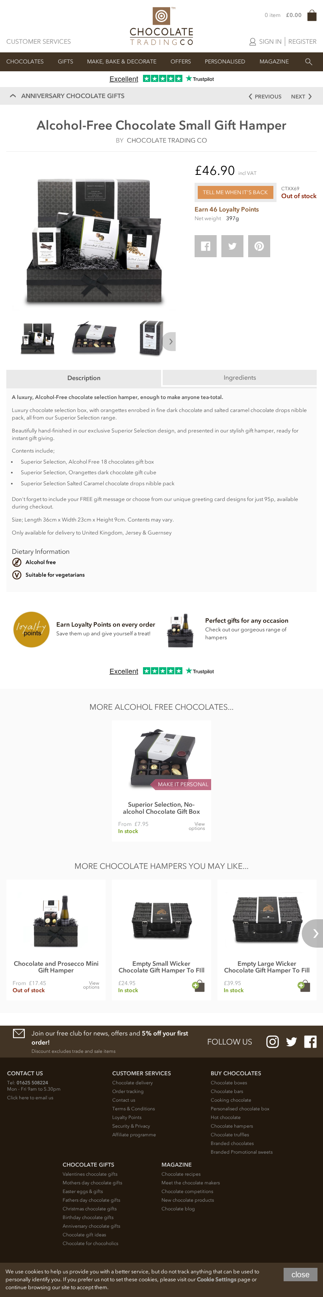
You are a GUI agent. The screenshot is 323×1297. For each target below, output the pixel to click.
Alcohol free (41, 562)
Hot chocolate (226, 1117)
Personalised (225, 61)
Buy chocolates (236, 1073)
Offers (181, 61)
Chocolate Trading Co (167, 140)
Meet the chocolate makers (191, 1183)
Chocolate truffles (230, 1134)
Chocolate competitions (187, 1191)
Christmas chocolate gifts (90, 1209)
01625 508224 (32, 1082)
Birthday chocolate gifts (88, 1217)
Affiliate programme (134, 1134)
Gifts (65, 61)
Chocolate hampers (232, 1126)
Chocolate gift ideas (84, 1235)
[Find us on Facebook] (310, 1041)
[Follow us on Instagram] (272, 1041)
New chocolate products (188, 1200)
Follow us (229, 1042)
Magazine (274, 61)
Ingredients (240, 377)
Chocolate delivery (132, 1082)
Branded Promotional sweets (242, 1152)
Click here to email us (30, 1097)
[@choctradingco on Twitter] (291, 1041)
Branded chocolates (232, 1143)
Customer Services (38, 41)
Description (83, 378)
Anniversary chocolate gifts (91, 1226)
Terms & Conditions (133, 1108)
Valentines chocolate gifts (90, 1174)
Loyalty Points (126, 1117)
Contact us (123, 1100)
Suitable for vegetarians (55, 574)
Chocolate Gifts (88, 1165)
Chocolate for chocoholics (90, 1243)
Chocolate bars (227, 1091)
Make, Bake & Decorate (121, 61)
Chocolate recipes (181, 1174)
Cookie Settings (216, 1279)
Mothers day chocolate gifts (92, 1183)
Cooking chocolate (231, 1100)
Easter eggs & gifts (83, 1191)
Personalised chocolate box (240, 1108)
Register (302, 41)
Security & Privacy (131, 1126)
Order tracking (128, 1091)
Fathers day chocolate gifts (91, 1200)
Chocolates (25, 61)
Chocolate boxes (229, 1082)
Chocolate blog (178, 1209)
